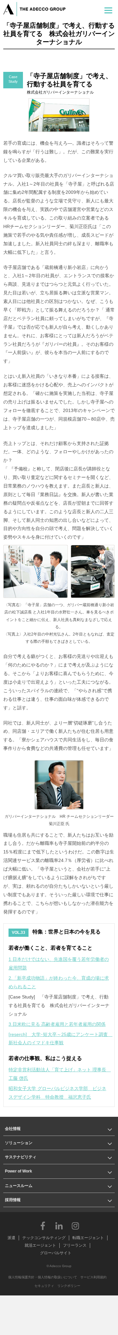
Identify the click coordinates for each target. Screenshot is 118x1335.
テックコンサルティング (44, 1237)
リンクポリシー (68, 1286)
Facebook (43, 1226)
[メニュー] (108, 9)
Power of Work (18, 1171)
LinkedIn (59, 1226)
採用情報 (13, 1200)
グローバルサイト (55, 1253)
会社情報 (13, 1128)
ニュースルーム (18, 1185)
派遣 (11, 1237)
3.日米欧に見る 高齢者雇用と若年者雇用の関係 (57, 1024)
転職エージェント (88, 1237)
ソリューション (18, 1143)
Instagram (75, 1226)
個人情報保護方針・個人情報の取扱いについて (42, 1277)
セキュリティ (44, 1286)
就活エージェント (40, 1245)
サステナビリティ (20, 1157)
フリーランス (75, 1245)
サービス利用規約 (93, 1277)
